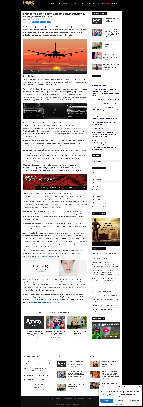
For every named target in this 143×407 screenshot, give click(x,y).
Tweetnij (43, 21)
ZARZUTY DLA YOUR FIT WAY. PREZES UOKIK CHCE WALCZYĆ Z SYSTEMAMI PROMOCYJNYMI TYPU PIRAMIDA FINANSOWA (105, 256)
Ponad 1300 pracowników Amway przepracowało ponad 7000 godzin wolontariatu (110, 21)
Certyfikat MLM (99, 196)
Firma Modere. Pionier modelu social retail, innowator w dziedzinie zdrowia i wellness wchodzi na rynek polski (104, 83)
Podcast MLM (98, 193)
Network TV (98, 189)
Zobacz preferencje (134, 400)
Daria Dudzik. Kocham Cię (109, 383)
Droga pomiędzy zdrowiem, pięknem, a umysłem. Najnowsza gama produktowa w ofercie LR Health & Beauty (104, 134)
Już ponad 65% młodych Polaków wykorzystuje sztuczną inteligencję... (55, 333)
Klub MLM (97, 199)
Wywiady (62, 3)
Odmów (120, 400)
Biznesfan (97, 176)
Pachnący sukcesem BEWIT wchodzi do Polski (105, 104)
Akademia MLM (99, 183)
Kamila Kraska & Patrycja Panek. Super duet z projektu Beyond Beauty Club (109, 363)
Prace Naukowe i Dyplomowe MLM (104, 203)
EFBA (96, 186)
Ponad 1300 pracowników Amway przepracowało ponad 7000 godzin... (34, 333)
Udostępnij (35, 21)
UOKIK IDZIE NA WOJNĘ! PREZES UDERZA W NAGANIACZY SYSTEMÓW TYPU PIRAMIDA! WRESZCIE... (104, 281)
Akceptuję (106, 400)
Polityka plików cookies (119, 404)
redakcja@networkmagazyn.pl (39, 389)
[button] (140, 387)
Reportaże (72, 3)
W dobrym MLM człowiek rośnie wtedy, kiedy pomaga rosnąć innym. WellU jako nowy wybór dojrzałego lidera (110, 374)
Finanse (83, 3)
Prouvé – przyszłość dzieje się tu (101, 128)
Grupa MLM (98, 173)
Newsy (53, 3)
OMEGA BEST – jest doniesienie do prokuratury (104, 287)
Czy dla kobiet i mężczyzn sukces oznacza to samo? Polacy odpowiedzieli (111, 66)
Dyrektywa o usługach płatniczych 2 (45, 256)
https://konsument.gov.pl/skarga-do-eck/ (44, 302)
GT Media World (85, 404)
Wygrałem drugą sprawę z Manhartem (102, 291)
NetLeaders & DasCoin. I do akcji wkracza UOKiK (105, 305)
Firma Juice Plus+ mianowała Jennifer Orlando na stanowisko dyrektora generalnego (110, 55)
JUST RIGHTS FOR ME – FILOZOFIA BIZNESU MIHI (105, 99)
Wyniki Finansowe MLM (101, 206)
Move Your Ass (99, 179)
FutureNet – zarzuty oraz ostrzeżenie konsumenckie (106, 295)
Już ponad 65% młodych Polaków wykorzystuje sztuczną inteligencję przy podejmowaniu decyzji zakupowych (111, 33)
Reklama (92, 3)
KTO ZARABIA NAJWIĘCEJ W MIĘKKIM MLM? (77, 332)
